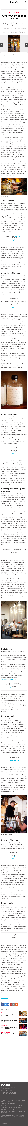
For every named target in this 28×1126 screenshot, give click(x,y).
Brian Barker (11, 31)
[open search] (26, 2)
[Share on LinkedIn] (8, 1004)
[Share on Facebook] (2, 1004)
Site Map (13, 1107)
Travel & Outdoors (18, 1101)
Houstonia (22, 1115)
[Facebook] (4, 1093)
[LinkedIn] (15, 1093)
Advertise (15, 1105)
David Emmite (7, 56)
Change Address (4, 1111)
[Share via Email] (13, 1004)
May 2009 (12, 32)
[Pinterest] (12, 1093)
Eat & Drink (4, 8)
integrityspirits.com (14, 760)
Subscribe (12, 1109)
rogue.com (14, 938)
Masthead (10, 1105)
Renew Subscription (20, 1109)
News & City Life (9, 1101)
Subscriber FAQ (12, 1111)
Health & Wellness (11, 1103)
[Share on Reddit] (16, 1004)
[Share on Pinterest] (11, 1004)
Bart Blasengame (13, 29)
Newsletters (4, 1112)
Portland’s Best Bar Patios (8, 1033)
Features (3, 998)
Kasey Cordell (7, 28)
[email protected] (18, 236)
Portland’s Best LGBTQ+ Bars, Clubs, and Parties (9, 1028)
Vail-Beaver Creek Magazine (15, 1116)
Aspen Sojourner (5, 1116)
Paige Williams (13, 28)
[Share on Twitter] (5, 1004)
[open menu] (2, 2)
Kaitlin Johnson (20, 28)
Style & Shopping (17, 1100)
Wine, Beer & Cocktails (13, 8)
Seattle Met (16, 1115)
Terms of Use (7, 1107)
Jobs (19, 1105)
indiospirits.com (14, 687)
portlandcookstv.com (7, 679)
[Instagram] (7, 1093)
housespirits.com (14, 554)
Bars (7, 998)
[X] (10, 1093)
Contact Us (18, 1107)
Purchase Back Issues (21, 1111)
